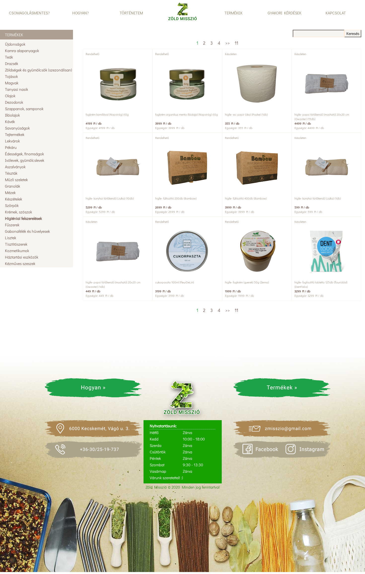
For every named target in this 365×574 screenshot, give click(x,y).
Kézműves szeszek (20, 263)
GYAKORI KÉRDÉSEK (284, 12)
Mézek (10, 192)
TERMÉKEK (233, 12)
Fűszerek (12, 224)
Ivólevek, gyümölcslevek (24, 160)
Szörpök (12, 205)
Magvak (11, 82)
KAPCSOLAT (336, 12)
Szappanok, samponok (24, 108)
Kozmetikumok (17, 250)
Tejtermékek (14, 134)
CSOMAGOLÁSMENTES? (29, 12)
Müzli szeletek (16, 179)
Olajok (10, 95)
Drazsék (11, 63)
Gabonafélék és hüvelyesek (27, 231)
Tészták (11, 173)
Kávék (10, 121)
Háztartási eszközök (21, 257)
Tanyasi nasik (16, 89)
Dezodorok (14, 102)
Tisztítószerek (16, 244)
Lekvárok (12, 140)
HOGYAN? (80, 12)
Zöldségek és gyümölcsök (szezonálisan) (38, 69)
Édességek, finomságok (24, 153)
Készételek (13, 199)
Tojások (11, 76)
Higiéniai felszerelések (23, 218)
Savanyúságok (17, 128)
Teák (9, 57)
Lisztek (10, 237)
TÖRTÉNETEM (131, 12)
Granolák (12, 186)
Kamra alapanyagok (22, 50)
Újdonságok (15, 44)
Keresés (352, 33)
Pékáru (11, 147)
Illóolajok (12, 115)
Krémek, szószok (18, 211)
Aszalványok (15, 166)
